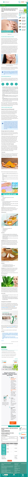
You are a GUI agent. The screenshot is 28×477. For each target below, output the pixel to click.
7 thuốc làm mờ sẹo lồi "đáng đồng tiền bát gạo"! (24, 18)
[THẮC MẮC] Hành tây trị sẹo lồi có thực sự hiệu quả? (8, 352)
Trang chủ (2, 7)
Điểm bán (3, 5)
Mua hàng (22, 476)
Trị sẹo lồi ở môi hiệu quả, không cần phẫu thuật (8, 336)
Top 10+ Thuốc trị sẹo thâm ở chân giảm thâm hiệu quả (24, 24)
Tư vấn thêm (5, 476)
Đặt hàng (10, 460)
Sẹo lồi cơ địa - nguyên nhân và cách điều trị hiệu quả (9, 355)
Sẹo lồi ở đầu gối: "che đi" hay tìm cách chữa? (8, 357)
